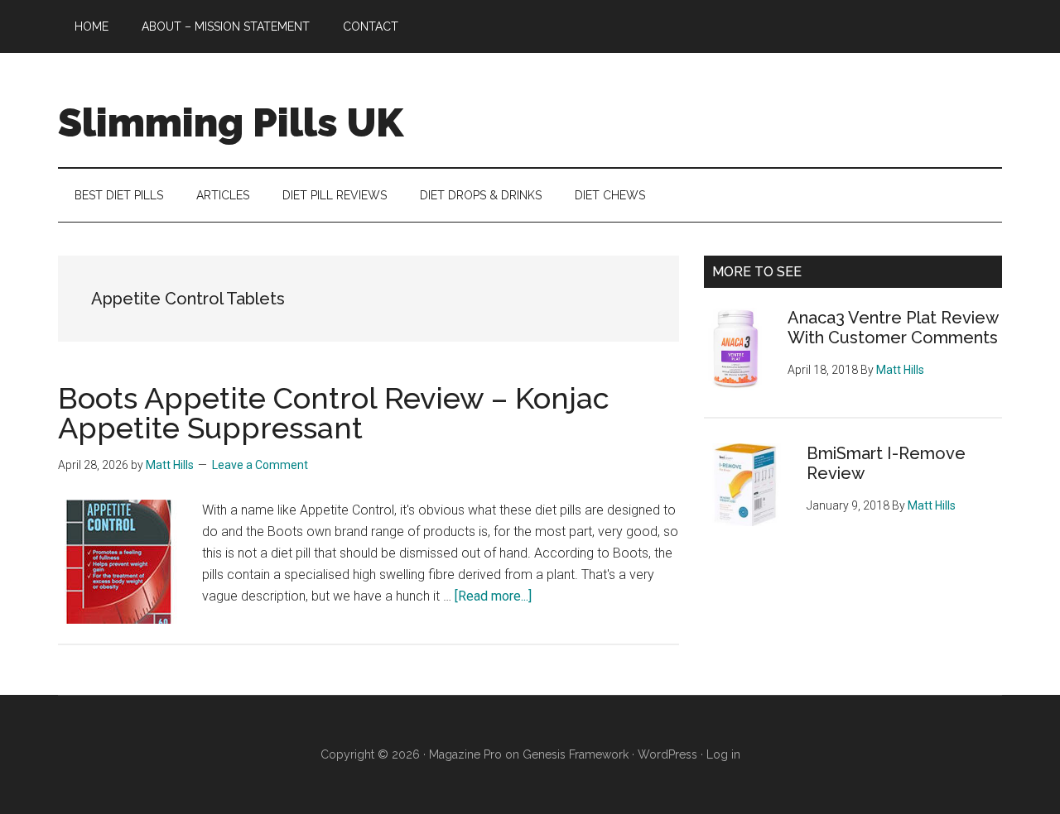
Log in (723, 754)
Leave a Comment (260, 465)
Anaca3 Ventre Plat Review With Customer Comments (893, 327)
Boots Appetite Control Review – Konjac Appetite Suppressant (334, 413)
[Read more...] (493, 596)
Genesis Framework (576, 754)
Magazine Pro (465, 754)
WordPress (667, 754)
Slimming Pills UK (230, 122)
